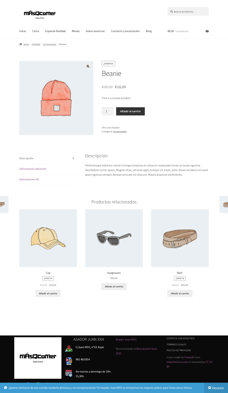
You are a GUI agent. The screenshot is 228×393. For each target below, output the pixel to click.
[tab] (48, 158)
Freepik (188, 357)
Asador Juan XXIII (126, 339)
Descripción (26, 158)
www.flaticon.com (177, 362)
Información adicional (32, 168)
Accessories (49, 44)
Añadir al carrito (130, 111)
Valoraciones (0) (29, 179)
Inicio (22, 31)
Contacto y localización (125, 31)
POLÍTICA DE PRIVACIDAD (179, 350)
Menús (76, 31)
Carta (35, 31)
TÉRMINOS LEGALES (176, 344)
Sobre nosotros (95, 31)
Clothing (36, 44)
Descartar (218, 387)
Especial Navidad (55, 31)
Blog (149, 31)
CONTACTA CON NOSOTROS (181, 338)
